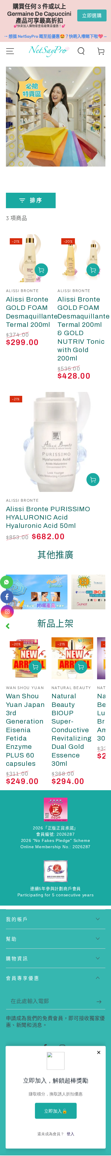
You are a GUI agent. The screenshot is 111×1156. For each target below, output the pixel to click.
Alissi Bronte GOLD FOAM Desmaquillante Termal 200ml (32, 312)
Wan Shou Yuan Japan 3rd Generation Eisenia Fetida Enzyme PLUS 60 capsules (25, 729)
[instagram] (7, 611)
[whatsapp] (6, 582)
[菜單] (10, 51)
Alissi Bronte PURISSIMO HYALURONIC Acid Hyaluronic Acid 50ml (48, 517)
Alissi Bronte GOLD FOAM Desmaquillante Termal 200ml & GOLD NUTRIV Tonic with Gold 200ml (83, 329)
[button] (81, 51)
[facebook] (6, 596)
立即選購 (92, 15)
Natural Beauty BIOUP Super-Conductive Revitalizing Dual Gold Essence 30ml (72, 729)
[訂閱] (100, 1001)
